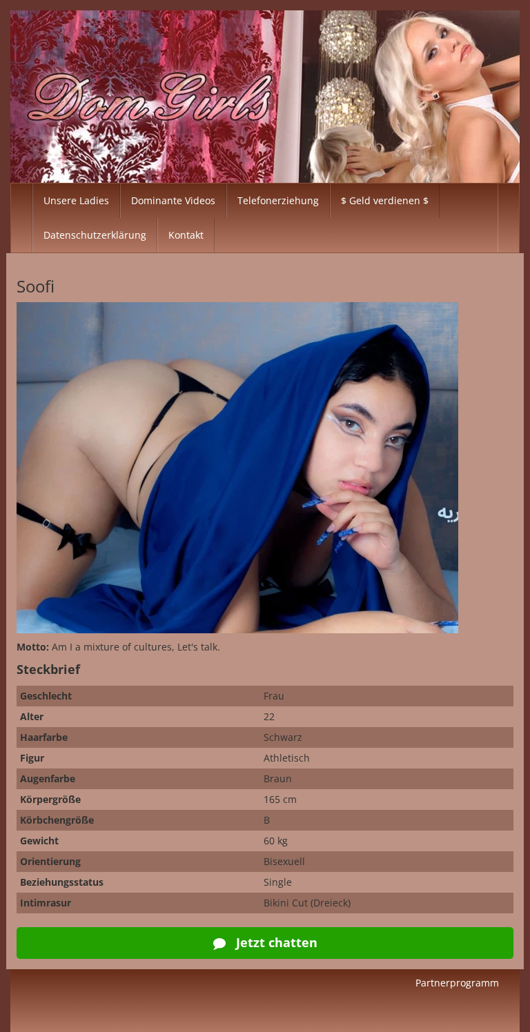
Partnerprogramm (457, 982)
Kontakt (186, 234)
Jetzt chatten (275, 942)
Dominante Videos (173, 200)
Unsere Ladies (76, 200)
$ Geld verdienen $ (385, 200)
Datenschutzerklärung (94, 234)
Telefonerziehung (278, 200)
